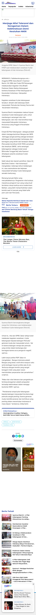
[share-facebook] (13, 436)
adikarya (5, 422)
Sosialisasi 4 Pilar (8, 425)
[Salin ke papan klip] (22, 436)
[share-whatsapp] (19, 436)
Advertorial (29, 6)
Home (4, 6)
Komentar (19, 440)
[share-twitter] (16, 436)
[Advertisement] (18, 271)
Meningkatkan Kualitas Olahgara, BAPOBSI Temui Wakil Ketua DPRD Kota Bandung (16, 414)
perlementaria (16, 422)
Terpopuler (12, 6)
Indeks (20, 6)
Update (24, 205)
